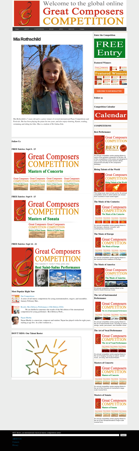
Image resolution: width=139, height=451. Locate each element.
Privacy (15, 445)
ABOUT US (16, 439)
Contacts (15, 442)
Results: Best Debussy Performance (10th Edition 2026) (42, 307)
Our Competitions (27, 296)
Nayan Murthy (26, 317)
